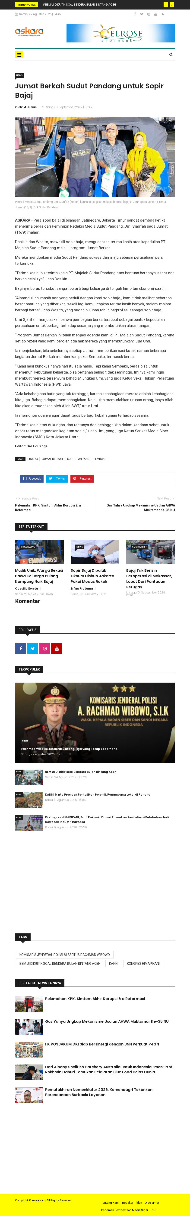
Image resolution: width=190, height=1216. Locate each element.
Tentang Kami (110, 1202)
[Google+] (149, 14)
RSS (153, 1210)
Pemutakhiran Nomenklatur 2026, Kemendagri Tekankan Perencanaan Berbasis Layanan (98, 1092)
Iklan (139, 1202)
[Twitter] (142, 14)
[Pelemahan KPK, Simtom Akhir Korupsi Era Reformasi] (29, 1004)
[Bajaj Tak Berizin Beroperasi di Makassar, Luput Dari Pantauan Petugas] (150, 552)
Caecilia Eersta (26, 588)
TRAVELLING (28, 546)
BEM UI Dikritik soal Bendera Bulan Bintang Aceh (80, 772)
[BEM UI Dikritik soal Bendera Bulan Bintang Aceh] (29, 777)
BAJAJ (33, 459)
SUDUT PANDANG (78, 459)
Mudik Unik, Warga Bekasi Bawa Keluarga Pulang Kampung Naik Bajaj (39, 576)
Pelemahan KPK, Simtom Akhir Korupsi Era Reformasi (95, 998)
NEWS (19, 75)
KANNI (113, 963)
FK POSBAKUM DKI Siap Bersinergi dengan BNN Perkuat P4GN (102, 1044)
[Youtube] (156, 14)
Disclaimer (152, 1202)
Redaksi (127, 1202)
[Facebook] (135, 14)
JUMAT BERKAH (52, 459)
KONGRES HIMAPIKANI (143, 963)
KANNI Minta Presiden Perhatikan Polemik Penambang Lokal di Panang (97, 795)
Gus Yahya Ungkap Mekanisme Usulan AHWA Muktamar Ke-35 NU (107, 1021)
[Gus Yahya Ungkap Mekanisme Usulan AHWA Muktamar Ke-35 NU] (29, 1027)
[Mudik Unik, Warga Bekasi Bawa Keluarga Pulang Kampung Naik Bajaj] (39, 552)
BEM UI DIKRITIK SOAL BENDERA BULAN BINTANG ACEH (59, 963)
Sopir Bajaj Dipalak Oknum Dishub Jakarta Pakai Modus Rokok (92, 576)
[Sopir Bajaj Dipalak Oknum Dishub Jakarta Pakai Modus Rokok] (95, 552)
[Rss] (162, 14)
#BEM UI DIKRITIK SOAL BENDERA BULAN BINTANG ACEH (79, 4)
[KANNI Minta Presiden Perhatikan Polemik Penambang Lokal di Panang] (29, 800)
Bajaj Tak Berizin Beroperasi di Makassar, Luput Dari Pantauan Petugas (149, 579)
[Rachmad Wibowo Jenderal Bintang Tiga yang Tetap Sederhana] (95, 723)
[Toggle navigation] (19, 54)
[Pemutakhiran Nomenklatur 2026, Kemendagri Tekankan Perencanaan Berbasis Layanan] (29, 1095)
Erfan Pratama (82, 588)
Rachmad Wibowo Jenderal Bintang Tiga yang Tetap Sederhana (69, 749)
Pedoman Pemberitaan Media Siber (124, 1210)
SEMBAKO (100, 459)
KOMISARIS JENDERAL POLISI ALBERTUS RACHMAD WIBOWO (64, 955)
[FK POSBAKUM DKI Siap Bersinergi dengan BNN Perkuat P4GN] (29, 1050)
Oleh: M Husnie (26, 107)
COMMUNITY (139, 546)
